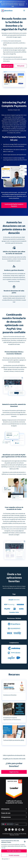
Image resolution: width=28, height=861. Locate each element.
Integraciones (6, 817)
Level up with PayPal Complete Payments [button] (14, 205)
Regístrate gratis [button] (7, 66)
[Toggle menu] (24, 11)
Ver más (3, 848)
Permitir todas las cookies (14, 851)
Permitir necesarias (14, 855)
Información (5, 809)
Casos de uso (5, 813)
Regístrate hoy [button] (14, 772)
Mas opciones (5, 859)
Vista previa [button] (20, 66)
